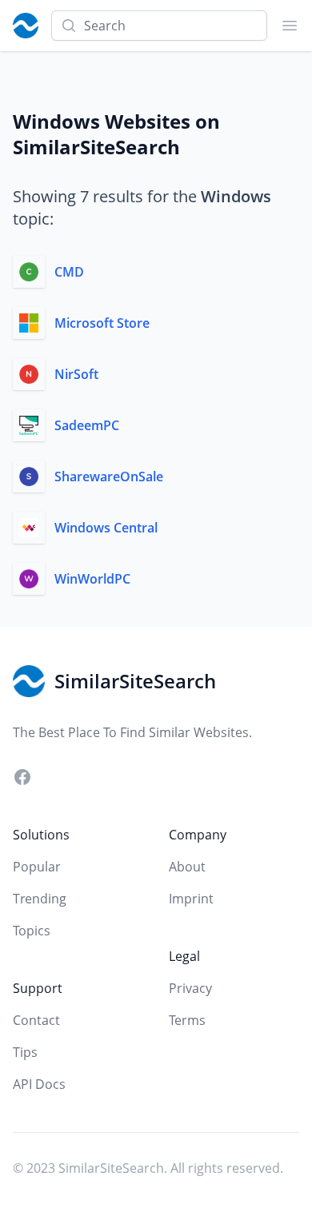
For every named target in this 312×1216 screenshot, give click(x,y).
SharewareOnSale (108, 476)
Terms (187, 1020)
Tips (25, 1052)
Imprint (191, 898)
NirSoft (76, 374)
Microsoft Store (102, 323)
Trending (39, 898)
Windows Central (106, 527)
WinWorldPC (92, 579)
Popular (37, 866)
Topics (31, 930)
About (187, 866)
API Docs (39, 1084)
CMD (69, 272)
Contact (36, 1020)
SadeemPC (86, 425)
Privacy (190, 988)
